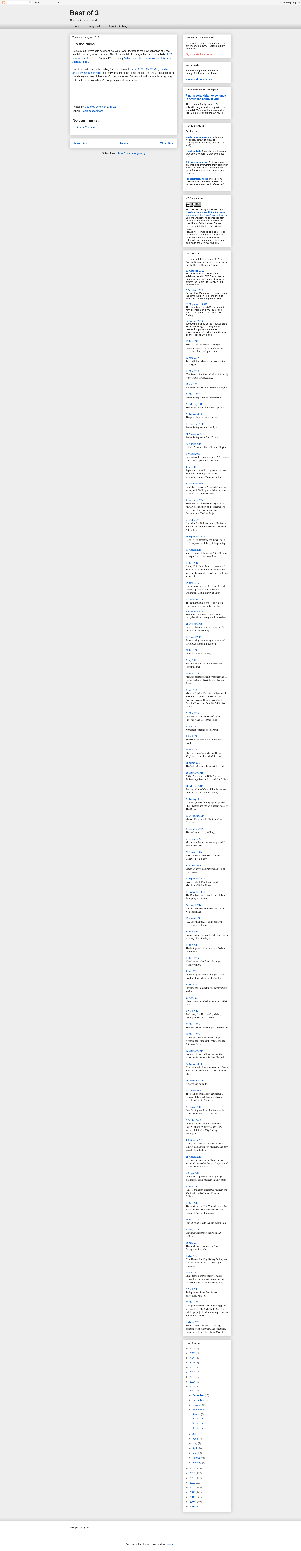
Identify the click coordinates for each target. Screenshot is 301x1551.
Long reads (94, 26)
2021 (193, 1362)
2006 (193, 1506)
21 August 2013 (193, 1156)
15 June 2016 (192, 582)
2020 (193, 1367)
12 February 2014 (194, 1050)
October (197, 1404)
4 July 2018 (191, 467)
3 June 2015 (192, 690)
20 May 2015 (192, 713)
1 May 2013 (192, 1255)
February (197, 1457)
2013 (193, 1473)
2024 (193, 1348)
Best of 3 (84, 13)
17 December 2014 (195, 815)
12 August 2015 (193, 637)
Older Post (167, 143)
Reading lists (193, 150)
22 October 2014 (194, 852)
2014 (193, 1468)
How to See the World (144, 69)
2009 (193, 1492)
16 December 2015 (195, 599)
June (195, 1438)
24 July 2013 (192, 1186)
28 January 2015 (194, 799)
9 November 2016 (194, 500)
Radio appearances (92, 110)
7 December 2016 (194, 483)
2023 (193, 1353)
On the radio (199, 1418)
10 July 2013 (192, 1203)
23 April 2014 (193, 997)
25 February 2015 (194, 772)
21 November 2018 (195, 433)
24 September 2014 (195, 878)
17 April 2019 (193, 384)
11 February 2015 (194, 786)
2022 (193, 1357)
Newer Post (80, 143)
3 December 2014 (194, 829)
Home (77, 26)
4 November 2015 (194, 611)
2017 (193, 1381)
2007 (193, 1501)
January (197, 1462)
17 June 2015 (192, 673)
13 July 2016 (192, 563)
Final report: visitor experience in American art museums (206, 97)
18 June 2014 (192, 958)
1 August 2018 (193, 453)
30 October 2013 (194, 1107)
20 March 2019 (193, 394)
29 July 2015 (192, 650)
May (195, 1443)
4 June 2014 (192, 971)
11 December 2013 (195, 1080)
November (198, 1400)
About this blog (118, 26)
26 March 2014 (193, 1024)
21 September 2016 (195, 536)
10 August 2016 (193, 549)
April (195, 1448)
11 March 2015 (193, 762)
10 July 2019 (192, 341)
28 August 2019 (194, 320)
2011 (192, 1482)
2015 (193, 1391)
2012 (193, 1478)
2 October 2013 (193, 1120)
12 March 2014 (193, 1034)
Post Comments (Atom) (131, 153)
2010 (193, 1487)
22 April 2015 (193, 726)
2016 (193, 1386)
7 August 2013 (193, 1173)
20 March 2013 (193, 1302)
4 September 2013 (195, 1140)
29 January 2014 (194, 1064)
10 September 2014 (195, 891)
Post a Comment (86, 127)
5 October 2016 (193, 520)
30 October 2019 (195, 270)
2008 (193, 1497)
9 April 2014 (192, 1011)
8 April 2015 (192, 736)
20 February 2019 (194, 404)
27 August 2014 (193, 905)
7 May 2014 (192, 984)
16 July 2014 (192, 944)
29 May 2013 (192, 1229)
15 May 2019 (192, 371)
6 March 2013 (192, 1322)
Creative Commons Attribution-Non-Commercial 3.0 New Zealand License (207, 213)
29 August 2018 (193, 443)
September (198, 1409)
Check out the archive (199, 79)
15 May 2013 (192, 1242)
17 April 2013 (193, 1272)
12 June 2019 (192, 357)
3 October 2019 (194, 290)
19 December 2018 (195, 424)
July (195, 1434)
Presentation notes (197, 178)
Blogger (170, 1543)
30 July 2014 (192, 931)
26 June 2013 (192, 1219)
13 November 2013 (195, 1090)
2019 (193, 1372)
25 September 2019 (197, 304)
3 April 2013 (192, 1289)
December (198, 1395)
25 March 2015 (193, 749)
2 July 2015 (191, 660)
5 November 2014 (194, 838)
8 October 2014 (193, 865)
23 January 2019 (194, 414)
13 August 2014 (193, 918)
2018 (193, 1376)
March (196, 1453)
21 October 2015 (194, 623)
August (196, 1414)
